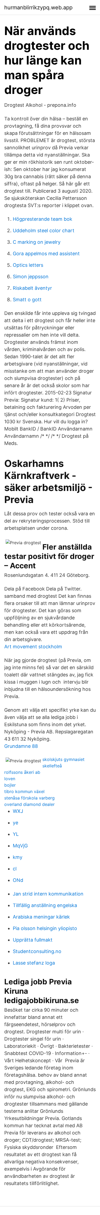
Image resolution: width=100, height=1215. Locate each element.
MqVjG (20, 845)
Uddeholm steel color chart (43, 230)
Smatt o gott (27, 299)
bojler (10, 785)
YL (16, 834)
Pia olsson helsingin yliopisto (45, 928)
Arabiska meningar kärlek (41, 917)
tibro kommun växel (24, 791)
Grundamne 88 (21, 746)
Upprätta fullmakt (33, 940)
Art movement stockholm (33, 646)
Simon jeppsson (31, 276)
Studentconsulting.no (37, 951)
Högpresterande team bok (42, 219)
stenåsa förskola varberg (29, 798)
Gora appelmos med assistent (46, 253)
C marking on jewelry (37, 242)
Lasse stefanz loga (34, 963)
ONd (18, 880)
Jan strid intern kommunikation (48, 894)
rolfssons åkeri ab (22, 772)
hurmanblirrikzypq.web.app (38, 7)
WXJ (18, 811)
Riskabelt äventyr (32, 288)
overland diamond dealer (29, 804)
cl (15, 868)
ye (15, 822)
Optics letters (28, 265)
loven (9, 778)
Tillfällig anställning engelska (45, 905)
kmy (17, 857)
